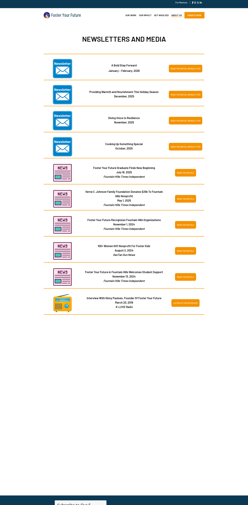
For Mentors (181, 2)
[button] (185, 68)
